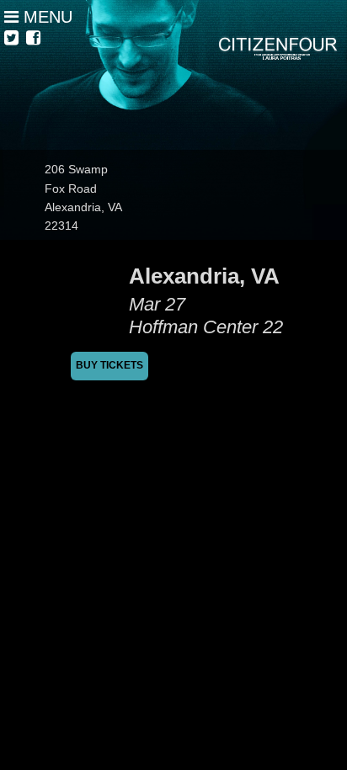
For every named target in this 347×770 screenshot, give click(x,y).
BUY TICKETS (109, 365)
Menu (45, 16)
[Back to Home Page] (173, 75)
